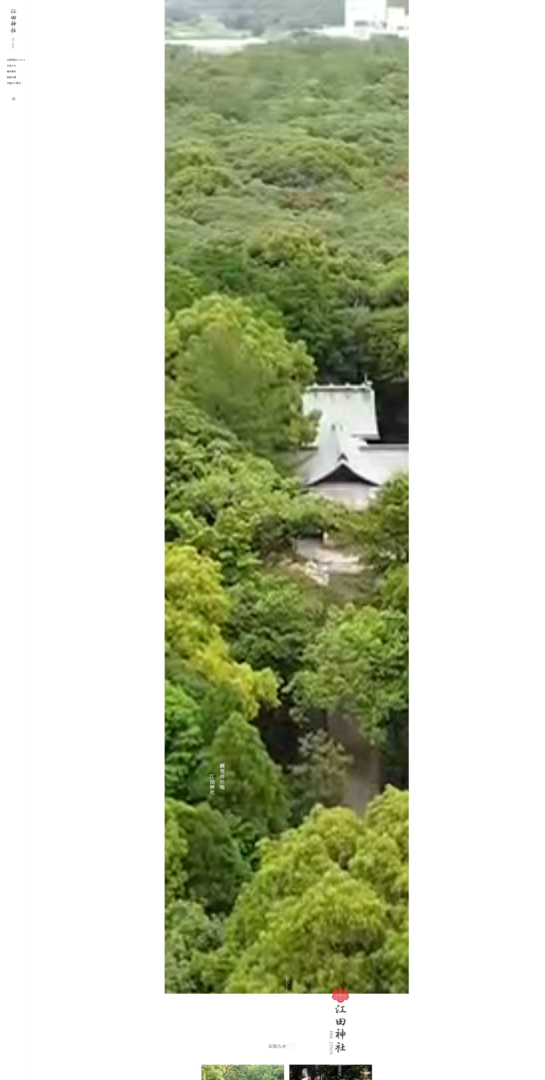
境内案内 (11, 71)
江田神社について (16, 59)
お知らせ (11, 65)
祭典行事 (11, 77)
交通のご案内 (14, 83)
